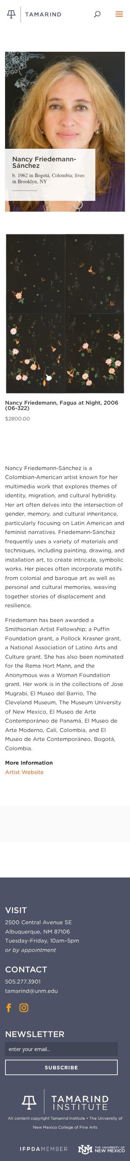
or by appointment (30, 950)
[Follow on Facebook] (8, 1008)
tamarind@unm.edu (31, 991)
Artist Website (24, 772)
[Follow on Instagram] (23, 1008)
